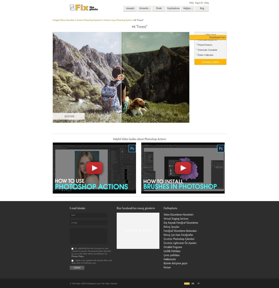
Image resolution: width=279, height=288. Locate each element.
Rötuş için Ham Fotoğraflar (178, 235)
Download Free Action (220, 37)
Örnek (159, 8)
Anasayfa (130, 8)
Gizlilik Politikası (172, 251)
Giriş (206, 3)
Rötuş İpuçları (171, 226)
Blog (202, 8)
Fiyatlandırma (173, 8)
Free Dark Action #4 (207, 40)
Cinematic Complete (207, 50)
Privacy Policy (77, 256)
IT (199, 283)
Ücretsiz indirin (210, 62)
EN (187, 283)
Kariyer (167, 267)
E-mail (74, 223)
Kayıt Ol (199, 3)
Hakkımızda (170, 259)
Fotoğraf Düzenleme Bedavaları (180, 230)
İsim (73, 215)
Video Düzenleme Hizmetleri (178, 214)
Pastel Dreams (205, 45)
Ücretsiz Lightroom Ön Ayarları (180, 243)
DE (193, 283)
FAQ (191, 3)
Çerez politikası (172, 255)
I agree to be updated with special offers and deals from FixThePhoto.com (91, 261)
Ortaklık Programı (173, 247)
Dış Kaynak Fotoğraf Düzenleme (181, 222)
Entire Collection (205, 55)
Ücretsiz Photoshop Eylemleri (179, 239)
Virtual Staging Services (176, 218)
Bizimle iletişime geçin (175, 263)
